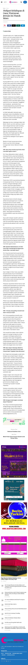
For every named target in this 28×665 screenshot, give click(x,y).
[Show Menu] (1, 2)
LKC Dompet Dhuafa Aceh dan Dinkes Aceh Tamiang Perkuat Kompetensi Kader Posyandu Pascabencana (15, 586)
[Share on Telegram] (23, 25)
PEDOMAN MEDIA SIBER (17, 653)
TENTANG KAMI (8, 653)
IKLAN (2, 653)
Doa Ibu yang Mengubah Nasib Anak (13, 622)
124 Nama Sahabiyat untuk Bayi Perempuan (15, 599)
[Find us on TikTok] (8, 661)
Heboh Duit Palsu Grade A (10, 604)
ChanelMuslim (9, 646)
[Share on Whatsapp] (18, 25)
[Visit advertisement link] (14, 421)
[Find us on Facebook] (1, 661)
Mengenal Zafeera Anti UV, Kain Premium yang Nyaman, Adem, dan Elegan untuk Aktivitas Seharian (15, 594)
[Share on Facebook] (9, 25)
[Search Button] (21, 2)
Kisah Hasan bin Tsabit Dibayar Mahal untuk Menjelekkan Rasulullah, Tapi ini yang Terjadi (15, 627)
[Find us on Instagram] (4, 661)
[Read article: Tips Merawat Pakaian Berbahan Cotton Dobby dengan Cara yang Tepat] (14, 567)
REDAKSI (3, 655)
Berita (7, 8)
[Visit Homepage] (14, 2)
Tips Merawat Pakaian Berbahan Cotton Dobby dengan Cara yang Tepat (11, 578)
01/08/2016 (5, 22)
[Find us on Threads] (10, 661)
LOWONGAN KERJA (11, 655)
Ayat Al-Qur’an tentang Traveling (12, 613)
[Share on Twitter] (14, 25)
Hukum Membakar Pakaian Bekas (12, 617)
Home (4, 8)
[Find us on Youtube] (6, 661)
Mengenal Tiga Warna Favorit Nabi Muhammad (16, 608)
